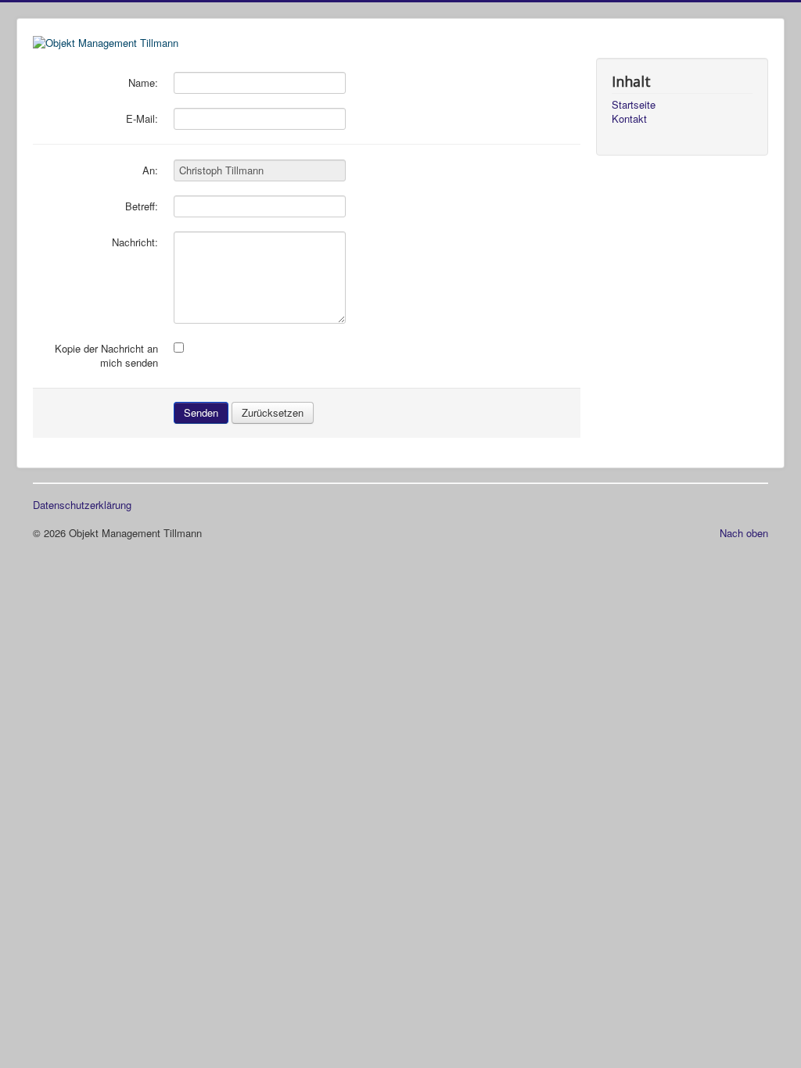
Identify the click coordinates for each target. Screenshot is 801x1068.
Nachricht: (135, 242)
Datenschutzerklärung (82, 505)
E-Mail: (142, 119)
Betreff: (141, 206)
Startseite (634, 105)
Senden (201, 412)
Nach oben (744, 532)
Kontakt (629, 119)
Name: (143, 83)
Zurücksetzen (273, 412)
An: (150, 170)
